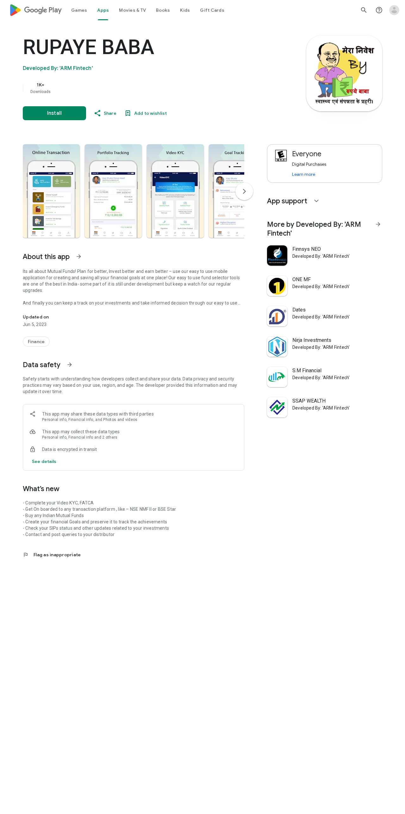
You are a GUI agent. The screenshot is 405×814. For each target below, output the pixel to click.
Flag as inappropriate (52, 555)
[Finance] (36, 341)
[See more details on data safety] (44, 461)
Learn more (303, 174)
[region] (149, 88)
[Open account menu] (394, 10)
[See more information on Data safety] (69, 364)
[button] (51, 191)
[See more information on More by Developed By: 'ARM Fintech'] (378, 224)
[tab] (79, 10)
